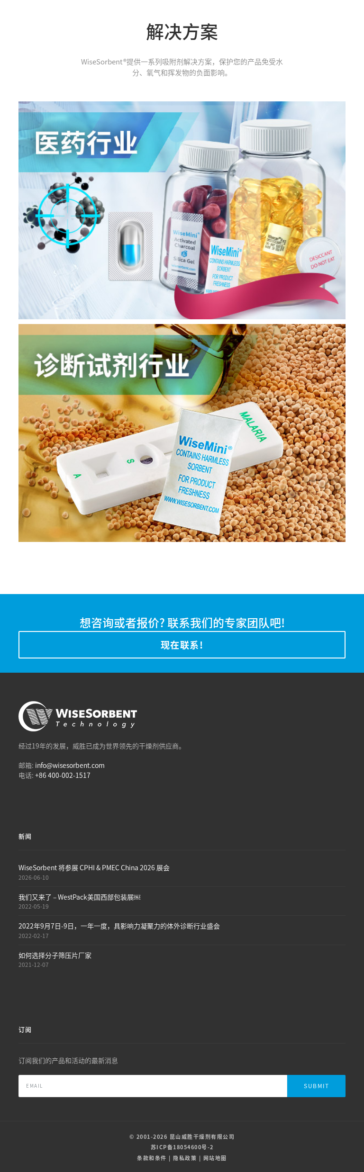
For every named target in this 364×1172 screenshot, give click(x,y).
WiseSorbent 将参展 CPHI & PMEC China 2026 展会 (94, 867)
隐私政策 (185, 1158)
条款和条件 (152, 1158)
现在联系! (182, 644)
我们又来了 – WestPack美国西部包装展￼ (79, 897)
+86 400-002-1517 (63, 775)
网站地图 (215, 1158)
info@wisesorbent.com (70, 765)
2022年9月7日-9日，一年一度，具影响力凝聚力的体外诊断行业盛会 (119, 925)
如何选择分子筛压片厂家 (54, 955)
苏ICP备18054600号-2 (182, 1147)
